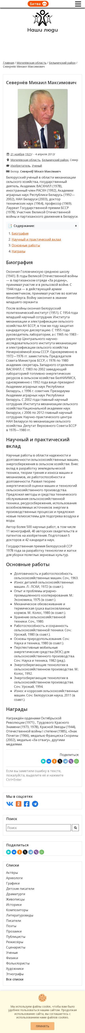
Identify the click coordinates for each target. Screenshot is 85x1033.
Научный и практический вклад (36, 239)
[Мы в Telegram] (35, 804)
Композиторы (17, 910)
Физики (12, 958)
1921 (28, 154)
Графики (13, 883)
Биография (20, 233)
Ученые (12, 952)
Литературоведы (19, 915)
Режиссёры (14, 942)
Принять (42, 1026)
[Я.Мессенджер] (43, 761)
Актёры (12, 872)
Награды (18, 251)
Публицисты (15, 936)
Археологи (14, 878)
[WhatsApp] (76, 761)
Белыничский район (62, 63)
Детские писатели (20, 888)
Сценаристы (15, 947)
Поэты (11, 926)
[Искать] (75, 827)
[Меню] (78, 4)
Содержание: (42, 225)
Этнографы (15, 974)
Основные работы (26, 245)
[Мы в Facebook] (26, 804)
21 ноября (17, 154)
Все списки (14, 979)
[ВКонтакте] (48, 761)
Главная (8, 63)
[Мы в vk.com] (9, 804)
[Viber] (71, 761)
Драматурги (15, 894)
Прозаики (14, 931)
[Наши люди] (42, 25)
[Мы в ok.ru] (18, 804)
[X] (60, 761)
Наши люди (42, 30)
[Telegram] (65, 761)
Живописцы (15, 899)
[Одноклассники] (54, 761)
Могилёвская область (31, 63)
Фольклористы (17, 963)
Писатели (13, 920)
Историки (14, 904)
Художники (15, 968)
